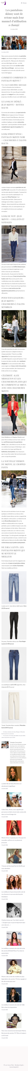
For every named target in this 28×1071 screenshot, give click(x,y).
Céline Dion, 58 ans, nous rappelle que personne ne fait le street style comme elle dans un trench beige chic (13, 812)
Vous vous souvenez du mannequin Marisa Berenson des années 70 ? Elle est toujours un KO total (13, 1033)
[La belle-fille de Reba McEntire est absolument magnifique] (14, 780)
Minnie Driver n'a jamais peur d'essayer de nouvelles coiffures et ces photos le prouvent (13, 840)
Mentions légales (19, 1065)
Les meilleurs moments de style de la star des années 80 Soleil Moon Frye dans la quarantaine (13, 950)
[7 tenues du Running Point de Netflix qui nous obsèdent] (14, 862)
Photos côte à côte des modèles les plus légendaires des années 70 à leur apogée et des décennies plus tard (13, 979)
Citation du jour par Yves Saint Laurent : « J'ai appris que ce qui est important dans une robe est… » (13, 922)
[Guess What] (4, 3)
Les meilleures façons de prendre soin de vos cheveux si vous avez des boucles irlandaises (13, 894)
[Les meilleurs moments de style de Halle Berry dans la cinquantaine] (14, 1001)
